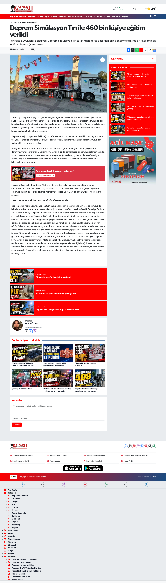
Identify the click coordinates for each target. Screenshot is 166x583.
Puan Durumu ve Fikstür (21, 461)
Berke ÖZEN (31, 324)
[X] (130, 446)
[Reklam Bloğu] (132, 161)
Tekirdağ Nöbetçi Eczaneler (23, 455)
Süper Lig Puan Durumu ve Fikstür (26, 571)
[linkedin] (147, 484)
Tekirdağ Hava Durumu (58, 455)
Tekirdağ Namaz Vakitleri (96, 455)
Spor (47, 16)
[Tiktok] (150, 446)
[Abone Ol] (154, 50)
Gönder (16, 425)
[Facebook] (31, 331)
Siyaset (62, 16)
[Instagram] (35, 331)
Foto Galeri (13, 530)
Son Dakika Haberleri (94, 461)
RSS (14, 477)
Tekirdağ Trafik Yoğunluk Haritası (135, 455)
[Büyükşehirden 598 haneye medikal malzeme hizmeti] (90, 378)
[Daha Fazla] (141, 50)
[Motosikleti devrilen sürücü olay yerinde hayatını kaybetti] (58, 378)
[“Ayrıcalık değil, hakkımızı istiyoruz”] (90, 353)
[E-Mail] (26, 331)
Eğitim (54, 16)
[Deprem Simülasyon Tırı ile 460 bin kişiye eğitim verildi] (58, 83)
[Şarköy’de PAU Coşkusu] (27, 378)
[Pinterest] (134, 446)
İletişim (11, 554)
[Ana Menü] (154, 16)
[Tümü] (153, 59)
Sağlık (107, 16)
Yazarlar (12, 536)
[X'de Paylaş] (132, 50)
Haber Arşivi (128, 461)
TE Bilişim (153, 477)
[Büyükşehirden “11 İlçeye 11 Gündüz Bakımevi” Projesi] (27, 353)
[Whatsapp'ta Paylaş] (137, 50)
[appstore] (73, 468)
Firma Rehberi (14, 539)
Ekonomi (98, 16)
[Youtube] (146, 446)
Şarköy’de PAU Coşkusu (22, 389)
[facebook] (23, 484)
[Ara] (151, 16)
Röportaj (12, 542)
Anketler (12, 548)
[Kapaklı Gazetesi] (21, 8)
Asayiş (40, 16)
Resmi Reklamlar (75, 16)
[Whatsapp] (154, 446)
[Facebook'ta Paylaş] (128, 50)
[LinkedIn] (142, 446)
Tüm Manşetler (55, 461)
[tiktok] (126, 484)
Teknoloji (116, 16)
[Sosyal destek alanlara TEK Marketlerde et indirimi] (58, 353)
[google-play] (93, 468)
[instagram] (64, 484)
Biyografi (12, 545)
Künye (10, 551)
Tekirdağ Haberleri (28, 22)
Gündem (31, 16)
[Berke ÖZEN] (17, 325)
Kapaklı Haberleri (18, 16)
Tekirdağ (88, 16)
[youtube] (85, 484)
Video (10, 533)
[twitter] (43, 484)
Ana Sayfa (12, 490)
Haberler (13, 22)
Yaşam (125, 16)
